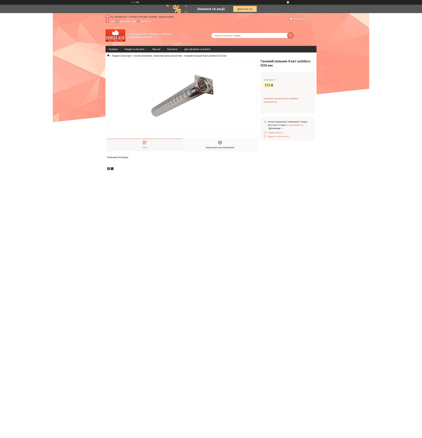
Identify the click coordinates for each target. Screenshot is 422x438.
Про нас (156, 49)
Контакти (172, 49)
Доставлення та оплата (197, 49)
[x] (112, 169)
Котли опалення (143, 55)
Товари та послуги (134, 49)
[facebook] (108, 169)
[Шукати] (290, 35)
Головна (113, 49)
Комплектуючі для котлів (168, 55)
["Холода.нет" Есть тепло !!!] (115, 35)
